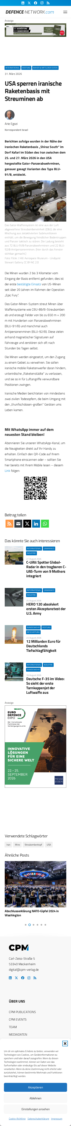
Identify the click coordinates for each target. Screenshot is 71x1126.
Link (7, 470)
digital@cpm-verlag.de (24, 969)
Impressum (56, 1118)
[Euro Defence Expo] (35, 787)
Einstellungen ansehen (35, 1109)
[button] (65, 1043)
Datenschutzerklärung (38, 1118)
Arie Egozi (11, 123)
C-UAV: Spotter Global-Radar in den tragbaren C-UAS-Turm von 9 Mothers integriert (46, 569)
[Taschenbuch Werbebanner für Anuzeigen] (35, 36)
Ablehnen (35, 1098)
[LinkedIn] (10, 977)
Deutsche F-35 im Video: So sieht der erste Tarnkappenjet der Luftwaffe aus (45, 685)
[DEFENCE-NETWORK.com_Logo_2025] (29, 12)
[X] (16, 977)
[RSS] (35, 977)
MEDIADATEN (18, 1034)
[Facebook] (22, 977)
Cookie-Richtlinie (17, 1118)
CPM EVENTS (18, 1019)
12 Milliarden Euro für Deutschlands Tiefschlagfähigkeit (43, 645)
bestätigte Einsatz (29, 284)
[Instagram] (28, 978)
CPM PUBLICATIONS (22, 1011)
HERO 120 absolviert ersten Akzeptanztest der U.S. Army (46, 608)
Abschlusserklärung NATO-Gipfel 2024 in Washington (32, 913)
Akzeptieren (35, 1087)
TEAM (13, 1027)
